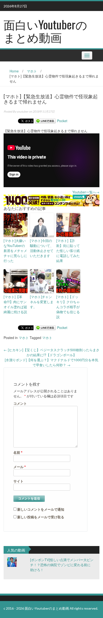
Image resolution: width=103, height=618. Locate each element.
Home (14, 71)
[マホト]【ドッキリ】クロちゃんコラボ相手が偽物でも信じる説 (68, 306)
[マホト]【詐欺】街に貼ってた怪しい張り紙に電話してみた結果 (68, 250)
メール (19, 467)
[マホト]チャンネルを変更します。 (41, 301)
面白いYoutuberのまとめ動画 (45, 30)
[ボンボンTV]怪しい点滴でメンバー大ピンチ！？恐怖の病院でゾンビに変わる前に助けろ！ (61, 564)
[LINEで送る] (45, 120)
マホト (32, 71)
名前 (18, 452)
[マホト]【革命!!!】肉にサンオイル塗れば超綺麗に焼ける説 (15, 304)
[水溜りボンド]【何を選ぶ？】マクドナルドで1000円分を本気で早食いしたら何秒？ (51, 362)
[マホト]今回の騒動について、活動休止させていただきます (41, 248)
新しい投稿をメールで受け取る (40, 517)
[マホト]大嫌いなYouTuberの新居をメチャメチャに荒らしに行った (15, 250)
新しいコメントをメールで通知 (40, 509)
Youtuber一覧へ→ (85, 192)
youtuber (22, 111)
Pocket (62, 120)
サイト (18, 481)
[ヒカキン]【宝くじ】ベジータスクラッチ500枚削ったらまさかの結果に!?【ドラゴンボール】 (51, 352)
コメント (20, 403)
